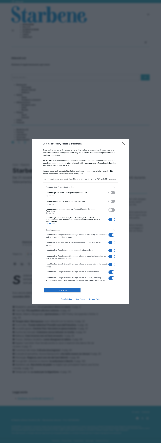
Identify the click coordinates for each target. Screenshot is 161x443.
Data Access (80, 299)
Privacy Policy (94, 299)
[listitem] (80, 187)
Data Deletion (66, 299)
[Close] (124, 144)
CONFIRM (62, 290)
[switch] (111, 192)
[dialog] (80, 221)
